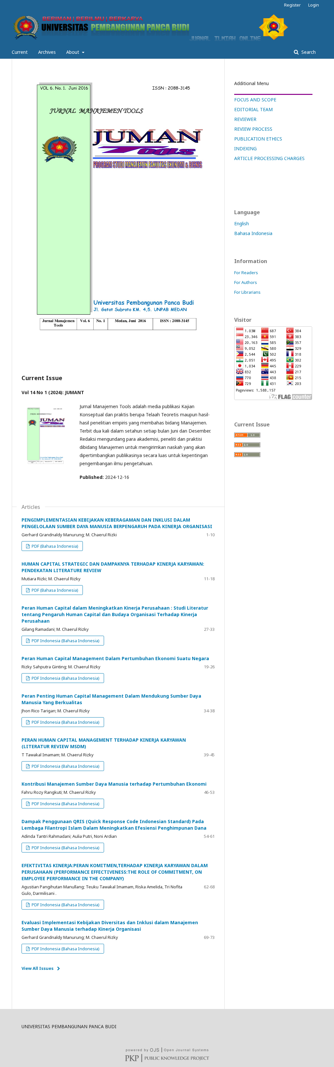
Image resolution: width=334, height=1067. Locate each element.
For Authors (245, 282)
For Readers (246, 272)
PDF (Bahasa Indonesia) (54, 546)
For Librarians (247, 292)
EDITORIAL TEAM (253, 109)
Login (313, 5)
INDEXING (245, 148)
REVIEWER (245, 119)
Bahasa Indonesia (253, 233)
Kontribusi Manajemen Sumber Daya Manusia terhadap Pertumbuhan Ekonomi (114, 784)
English (241, 223)
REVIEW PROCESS (253, 129)
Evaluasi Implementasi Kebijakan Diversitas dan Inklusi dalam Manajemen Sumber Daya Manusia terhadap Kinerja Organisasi (110, 925)
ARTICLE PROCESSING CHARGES (269, 158)
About (73, 52)
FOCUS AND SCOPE (255, 99)
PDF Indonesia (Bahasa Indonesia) (65, 641)
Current (20, 52)
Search (308, 52)
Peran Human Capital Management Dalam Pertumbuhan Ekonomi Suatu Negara (115, 658)
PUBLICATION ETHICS (258, 139)
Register (292, 5)
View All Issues (37, 968)
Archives (47, 52)
